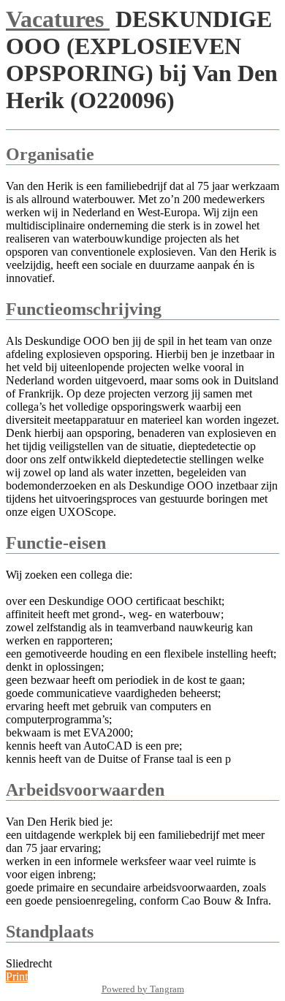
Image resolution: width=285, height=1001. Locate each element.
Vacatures (58, 19)
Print (17, 976)
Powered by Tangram (143, 988)
